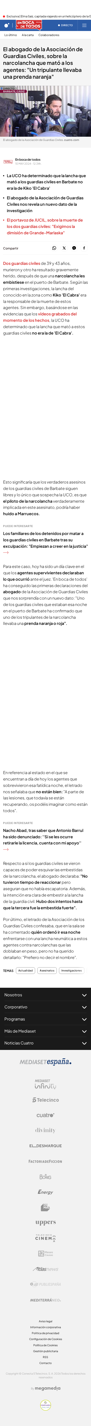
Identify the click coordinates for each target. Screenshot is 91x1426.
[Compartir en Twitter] (64, 248)
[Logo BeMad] (45, 1207)
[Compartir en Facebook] (84, 248)
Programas (14, 1018)
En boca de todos (27, 159)
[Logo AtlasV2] (46, 1269)
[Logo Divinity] (45, 1130)
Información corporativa (45, 1327)
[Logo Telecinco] (45, 1099)
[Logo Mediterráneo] (45, 1300)
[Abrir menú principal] (84, 25)
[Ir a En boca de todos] (29, 25)
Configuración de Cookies (45, 1339)
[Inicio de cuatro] (6, 25)
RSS (45, 1357)
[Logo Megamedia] (47, 1388)
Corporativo (15, 1006)
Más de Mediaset (20, 1030)
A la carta (28, 35)
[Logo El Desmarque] (46, 1145)
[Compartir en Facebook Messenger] (74, 248)
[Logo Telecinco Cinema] (45, 1238)
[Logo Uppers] (45, 1222)
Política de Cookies (45, 1345)
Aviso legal (45, 1321)
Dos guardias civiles (21, 263)
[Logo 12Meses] (45, 1254)
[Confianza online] (45, 1409)
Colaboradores (48, 35)
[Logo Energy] (45, 1192)
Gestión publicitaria (45, 1351)
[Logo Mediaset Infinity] (45, 1084)
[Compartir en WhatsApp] (54, 248)
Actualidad (25, 970)
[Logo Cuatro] (45, 1115)
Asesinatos (47, 970)
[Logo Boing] (45, 1176)
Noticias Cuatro (19, 1042)
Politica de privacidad (45, 1333)
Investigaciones (71, 970)
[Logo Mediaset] (45, 1064)
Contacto (45, 1363)
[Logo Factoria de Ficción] (45, 1161)
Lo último (10, 35)
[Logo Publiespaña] (45, 1284)
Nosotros (13, 994)
